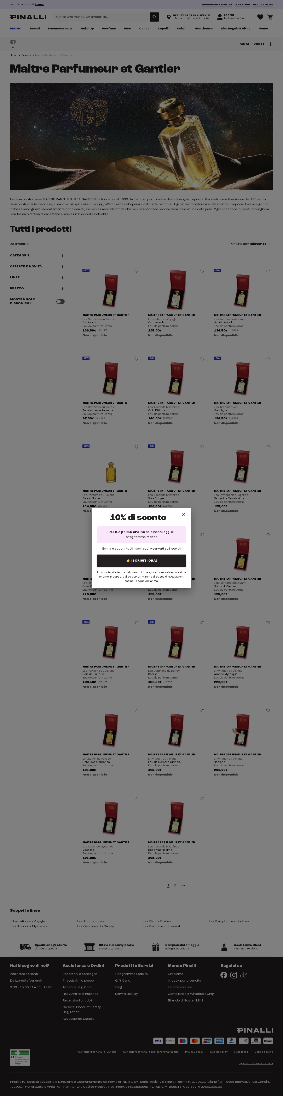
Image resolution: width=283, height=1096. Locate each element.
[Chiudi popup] (183, 514)
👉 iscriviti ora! (141, 560)
